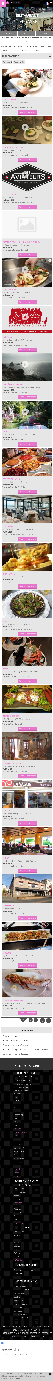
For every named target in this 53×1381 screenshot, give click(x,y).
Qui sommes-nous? (21, 1286)
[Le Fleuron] (27, 888)
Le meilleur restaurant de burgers (16, 1054)
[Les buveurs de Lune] (27, 983)
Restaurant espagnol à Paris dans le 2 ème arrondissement (26, 1049)
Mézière (38, 50)
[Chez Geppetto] (27, 272)
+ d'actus (17, 1136)
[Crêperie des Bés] (27, 699)
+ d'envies (18, 1203)
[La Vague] (27, 794)
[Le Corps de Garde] (27, 746)
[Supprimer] (11, 62)
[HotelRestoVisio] (13, 3)
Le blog (17, 1297)
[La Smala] (27, 320)
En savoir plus (19, 1378)
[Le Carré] (27, 936)
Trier (26, 33)
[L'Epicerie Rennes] (27, 462)
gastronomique (20, 1192)
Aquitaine (17, 1155)
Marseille (17, 1100)
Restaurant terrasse (10, 1036)
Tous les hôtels (20, 1144)
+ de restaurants (20, 1132)
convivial (17, 1256)
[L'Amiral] (27, 651)
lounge (17, 1246)
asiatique (17, 1212)
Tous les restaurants (22, 1080)
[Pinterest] (24, 1066)
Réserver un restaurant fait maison (16, 1040)
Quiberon (24, 50)
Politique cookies (20, 1314)
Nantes (16, 1111)
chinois (17, 1216)
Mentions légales (20, 1304)
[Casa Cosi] (27, 415)
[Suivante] (43, 1020)
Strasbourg (18, 1114)
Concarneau (7, 50)
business (17, 1239)
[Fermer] (50, 1374)
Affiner (8, 33)
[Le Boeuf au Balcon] (27, 130)
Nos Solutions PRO (21, 1290)
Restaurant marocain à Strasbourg (16, 1045)
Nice (15, 1125)
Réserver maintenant (27, 112)
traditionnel (19, 1249)
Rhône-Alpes (19, 1158)
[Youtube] (36, 1066)
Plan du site (18, 1300)
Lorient (41, 46)
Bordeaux (18, 1093)
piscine (16, 1242)
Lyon (16, 1097)
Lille (15, 1104)
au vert (17, 1253)
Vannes (49, 46)
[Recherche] (51, 3)
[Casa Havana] (27, 557)
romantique (19, 1188)
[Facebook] (15, 1066)
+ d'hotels (18, 1172)
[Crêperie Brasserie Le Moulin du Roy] (27, 225)
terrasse (17, 1199)
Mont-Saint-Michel (21, 1148)
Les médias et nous (21, 1293)
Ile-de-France (19, 1151)
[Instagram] (30, 1066)
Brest (35, 46)
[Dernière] (49, 1020)
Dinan (31, 50)
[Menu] (3, 3)
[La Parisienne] (27, 83)
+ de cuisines (19, 1223)
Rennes (29, 46)
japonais (17, 1219)
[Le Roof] (27, 841)
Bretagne (17, 1162)
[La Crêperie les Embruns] (27, 367)
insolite (17, 1195)
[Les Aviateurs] (27, 177)
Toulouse (17, 1121)
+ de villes (17, 1129)
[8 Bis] (27, 604)
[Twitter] (19, 1066)
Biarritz (16, 1118)
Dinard (16, 50)
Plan (44, 33)
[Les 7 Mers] (27, 509)
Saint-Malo (20, 46)
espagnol (17, 1209)
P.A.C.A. (17, 1165)
